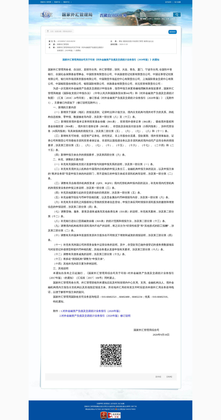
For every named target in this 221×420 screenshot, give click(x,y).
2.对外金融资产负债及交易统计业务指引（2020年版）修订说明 (94, 315)
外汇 (163, 19)
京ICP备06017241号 (108, 409)
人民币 (172, 19)
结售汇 (150, 19)
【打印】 (158, 377)
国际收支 (157, 19)
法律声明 (100, 404)
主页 (51, 31)
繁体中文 (66, 2)
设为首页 (168, 2)
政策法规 (58, 31)
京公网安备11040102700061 (126, 409)
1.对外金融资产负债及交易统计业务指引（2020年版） (91, 311)
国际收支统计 (67, 31)
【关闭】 (169, 377)
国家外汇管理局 (45, 2)
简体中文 (57, 2)
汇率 (167, 19)
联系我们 (107, 404)
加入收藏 (177, 2)
